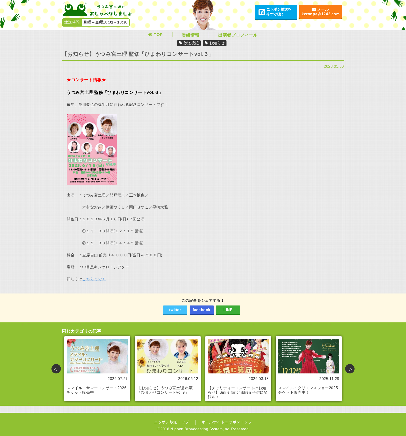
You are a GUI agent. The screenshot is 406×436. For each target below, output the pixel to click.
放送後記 (191, 43)
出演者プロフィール (238, 35)
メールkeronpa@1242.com (321, 11)
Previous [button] (56, 368)
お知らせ (217, 43)
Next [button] (350, 368)
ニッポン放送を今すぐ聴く (278, 11)
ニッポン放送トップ (171, 422)
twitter (175, 310)
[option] (97, 368)
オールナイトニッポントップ (226, 422)
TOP (158, 34)
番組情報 (190, 35)
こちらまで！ (94, 279)
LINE (228, 310)
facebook (202, 310)
